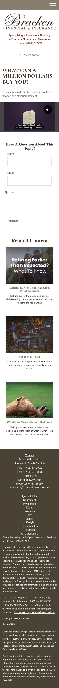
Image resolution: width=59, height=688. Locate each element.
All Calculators (29, 533)
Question (10, 192)
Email (10, 173)
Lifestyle (29, 522)
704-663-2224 (31, 55)
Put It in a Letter (29, 356)
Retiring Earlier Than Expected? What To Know (29, 289)
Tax (30, 515)
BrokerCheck (22, 541)
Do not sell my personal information (34, 612)
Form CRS (8, 624)
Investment (29, 503)
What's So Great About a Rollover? (29, 422)
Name (11, 153)
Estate (29, 507)
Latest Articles (29, 526)
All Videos (30, 530)
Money (29, 518)
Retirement (29, 500)
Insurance (29, 511)
